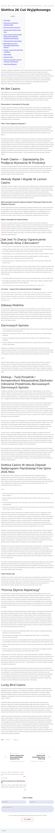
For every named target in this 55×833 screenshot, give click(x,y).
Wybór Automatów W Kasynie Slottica (13, 41)
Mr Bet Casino (7, 20)
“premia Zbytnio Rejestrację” (10, 64)
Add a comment (50, 5)
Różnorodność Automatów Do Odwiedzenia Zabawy (11, 24)
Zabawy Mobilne (7, 55)
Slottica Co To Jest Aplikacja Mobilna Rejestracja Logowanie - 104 (12, 775)
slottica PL (16, 740)
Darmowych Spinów (8, 57)
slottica (8, 740)
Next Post (42, 753)
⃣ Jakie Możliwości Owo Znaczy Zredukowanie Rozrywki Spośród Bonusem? (11, 45)
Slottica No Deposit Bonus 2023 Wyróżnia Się (13, 781)
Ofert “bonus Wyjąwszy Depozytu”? (12, 28)
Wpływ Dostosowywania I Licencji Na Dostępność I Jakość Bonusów (12, 61)
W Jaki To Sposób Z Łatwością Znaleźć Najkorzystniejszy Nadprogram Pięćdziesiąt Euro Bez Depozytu (13, 36)
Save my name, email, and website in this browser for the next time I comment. (28, 815)
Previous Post (14, 753)
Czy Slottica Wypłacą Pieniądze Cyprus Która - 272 (33, 5)
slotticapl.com (4, 234)
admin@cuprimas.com (15, 5)
